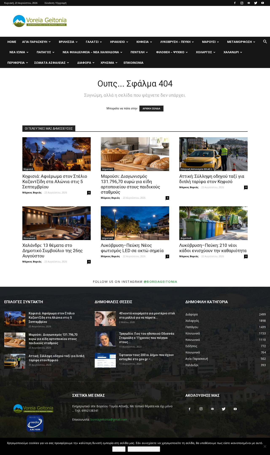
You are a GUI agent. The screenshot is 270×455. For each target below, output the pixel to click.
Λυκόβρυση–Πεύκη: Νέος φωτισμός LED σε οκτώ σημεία (132, 248)
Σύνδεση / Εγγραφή (55, 2)
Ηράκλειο (117, 42)
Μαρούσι (209, 42)
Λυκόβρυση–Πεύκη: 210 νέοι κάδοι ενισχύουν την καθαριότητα (213, 248)
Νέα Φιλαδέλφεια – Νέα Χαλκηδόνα (91, 52)
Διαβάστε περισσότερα (143, 449)
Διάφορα (84, 63)
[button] (265, 42)
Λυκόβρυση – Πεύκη (175, 42)
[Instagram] (242, 3)
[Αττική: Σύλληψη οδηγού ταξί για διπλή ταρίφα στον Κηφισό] (213, 154)
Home (11, 42)
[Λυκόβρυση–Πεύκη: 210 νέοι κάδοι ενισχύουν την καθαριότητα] (213, 223)
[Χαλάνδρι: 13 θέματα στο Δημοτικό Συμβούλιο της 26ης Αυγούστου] (56, 223)
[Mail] (249, 3)
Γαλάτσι (92, 42)
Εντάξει (119, 449)
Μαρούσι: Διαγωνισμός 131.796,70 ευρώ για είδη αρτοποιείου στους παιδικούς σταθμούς (130, 184)
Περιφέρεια (16, 63)
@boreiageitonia (160, 281)
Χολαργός (204, 52)
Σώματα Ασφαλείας (50, 63)
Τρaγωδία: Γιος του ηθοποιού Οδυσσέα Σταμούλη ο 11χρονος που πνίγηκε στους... (146, 338)
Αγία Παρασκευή (34, 42)
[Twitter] (255, 3)
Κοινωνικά (29, 238)
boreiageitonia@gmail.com (108, 419)
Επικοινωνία (133, 63)
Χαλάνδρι (231, 52)
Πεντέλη (137, 52)
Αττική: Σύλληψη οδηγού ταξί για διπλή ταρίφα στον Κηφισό (211, 179)
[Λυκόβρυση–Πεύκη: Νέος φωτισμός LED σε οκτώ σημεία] (135, 223)
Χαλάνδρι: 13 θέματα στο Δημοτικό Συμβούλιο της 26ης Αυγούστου (52, 250)
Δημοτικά (107, 169)
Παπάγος (44, 52)
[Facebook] (235, 3)
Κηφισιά (142, 42)
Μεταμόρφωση (239, 42)
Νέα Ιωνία (17, 52)
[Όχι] (265, 446)
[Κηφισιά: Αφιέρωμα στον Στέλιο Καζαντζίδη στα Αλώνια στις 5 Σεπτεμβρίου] (56, 154)
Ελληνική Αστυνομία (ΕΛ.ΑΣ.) (196, 169)
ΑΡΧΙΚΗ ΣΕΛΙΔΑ (151, 108)
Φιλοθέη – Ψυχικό (170, 52)
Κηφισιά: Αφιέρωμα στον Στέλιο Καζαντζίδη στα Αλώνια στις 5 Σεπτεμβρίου (54, 181)
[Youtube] (262, 3)
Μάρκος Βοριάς (32, 192)
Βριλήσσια (66, 42)
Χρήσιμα (107, 63)
